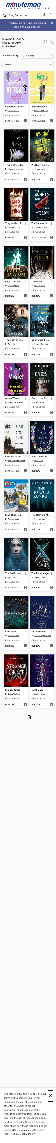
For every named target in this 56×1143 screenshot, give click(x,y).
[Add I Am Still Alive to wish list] (25, 471)
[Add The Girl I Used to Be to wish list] (25, 588)
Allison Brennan (41, 344)
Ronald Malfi (39, 285)
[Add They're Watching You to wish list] (25, 238)
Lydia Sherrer (13, 285)
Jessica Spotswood (42, 635)
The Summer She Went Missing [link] (40, 223)
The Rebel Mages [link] (40, 573)
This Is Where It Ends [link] (14, 165)
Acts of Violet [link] (12, 398)
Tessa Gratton (14, 694)
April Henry (13, 344)
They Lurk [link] (36, 281)
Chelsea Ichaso (14, 227)
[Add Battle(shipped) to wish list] (51, 121)
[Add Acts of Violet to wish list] (25, 413)
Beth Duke (38, 460)
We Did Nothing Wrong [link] (40, 165)
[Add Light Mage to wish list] (51, 704)
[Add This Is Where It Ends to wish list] (25, 179)
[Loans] (44, 15)
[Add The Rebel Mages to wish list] (51, 588)
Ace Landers (13, 519)
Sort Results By (10, 55)
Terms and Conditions (15, 1098)
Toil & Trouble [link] (38, 631)
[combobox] (21, 15)
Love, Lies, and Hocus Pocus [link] (14, 281)
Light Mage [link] (37, 690)
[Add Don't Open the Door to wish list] (51, 354)
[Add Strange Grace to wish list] (25, 704)
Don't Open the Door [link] (40, 340)
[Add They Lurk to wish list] (51, 296)
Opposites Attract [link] (14, 106)
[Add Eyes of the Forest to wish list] (51, 413)
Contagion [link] (10, 631)
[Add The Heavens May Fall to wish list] (51, 529)
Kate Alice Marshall (16, 460)
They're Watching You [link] (14, 223)
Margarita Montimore (16, 402)
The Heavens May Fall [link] (40, 515)
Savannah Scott (41, 110)
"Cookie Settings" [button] (25, 1122)
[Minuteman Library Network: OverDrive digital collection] (28, 6)
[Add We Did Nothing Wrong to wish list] (51, 179)
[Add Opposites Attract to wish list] (25, 121)
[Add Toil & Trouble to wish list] (51, 646)
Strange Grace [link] (12, 690)
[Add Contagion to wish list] (25, 646)
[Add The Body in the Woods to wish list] (25, 354)
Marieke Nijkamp (15, 169)
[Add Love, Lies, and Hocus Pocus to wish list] (25, 296)
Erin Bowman (13, 635)
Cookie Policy (27, 1133)
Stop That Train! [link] (13, 515)
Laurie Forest (39, 577)
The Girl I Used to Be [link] (14, 573)
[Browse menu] (51, 15)
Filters (8, 64)
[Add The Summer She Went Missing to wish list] (51, 238)
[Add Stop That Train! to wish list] (25, 529)
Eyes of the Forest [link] (40, 398)
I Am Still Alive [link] (13, 456)
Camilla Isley (13, 110)
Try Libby (12, 23)
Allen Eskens (39, 519)
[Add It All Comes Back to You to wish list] (51, 471)
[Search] (4, 15)
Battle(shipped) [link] (39, 106)
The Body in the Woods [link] (14, 340)
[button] (45, 43)
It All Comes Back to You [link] (40, 456)
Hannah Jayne (40, 169)
